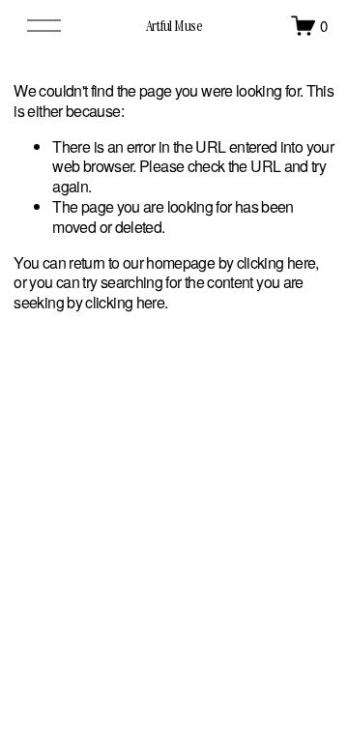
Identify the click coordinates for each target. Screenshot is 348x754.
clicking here (276, 262)
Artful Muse (174, 25)
